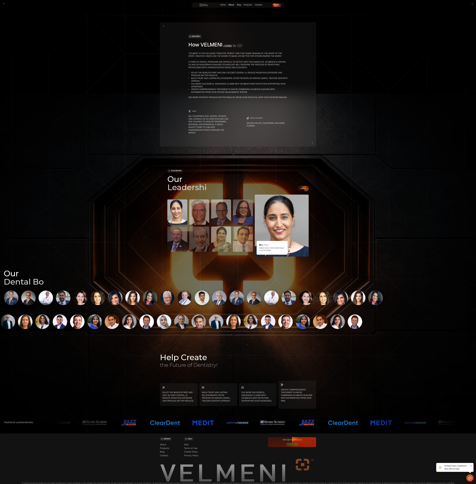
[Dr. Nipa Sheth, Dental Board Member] (76, 297)
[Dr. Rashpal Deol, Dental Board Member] (215, 297)
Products (248, 5)
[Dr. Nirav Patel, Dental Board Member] (192, 321)
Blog (239, 5)
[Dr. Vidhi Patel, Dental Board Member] (53, 321)
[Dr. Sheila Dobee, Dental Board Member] (111, 297)
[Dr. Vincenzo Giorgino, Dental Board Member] (140, 321)
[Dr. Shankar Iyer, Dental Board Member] (198, 297)
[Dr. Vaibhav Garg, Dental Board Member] (36, 321)
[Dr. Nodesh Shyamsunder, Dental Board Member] (163, 297)
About (231, 5)
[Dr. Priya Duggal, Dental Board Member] (175, 321)
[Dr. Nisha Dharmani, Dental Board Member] (93, 297)
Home (223, 5)
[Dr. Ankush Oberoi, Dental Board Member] (123, 321)
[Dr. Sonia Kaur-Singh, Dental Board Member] (41, 297)
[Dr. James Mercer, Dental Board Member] (180, 297)
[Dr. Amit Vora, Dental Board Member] (105, 321)
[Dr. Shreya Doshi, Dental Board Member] (19, 321)
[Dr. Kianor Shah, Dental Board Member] (210, 321)
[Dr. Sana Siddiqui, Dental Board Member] (88, 321)
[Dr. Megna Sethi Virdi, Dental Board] (157, 321)
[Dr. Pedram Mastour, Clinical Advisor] (145, 297)
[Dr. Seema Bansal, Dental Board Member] (59, 297)
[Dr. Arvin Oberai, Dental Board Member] (71, 321)
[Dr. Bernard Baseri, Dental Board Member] (232, 297)
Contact (258, 5)
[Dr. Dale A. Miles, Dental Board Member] (128, 297)
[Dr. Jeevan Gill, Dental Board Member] (24, 297)
